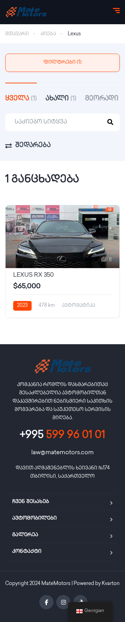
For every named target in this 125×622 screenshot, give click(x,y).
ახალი (60, 98)
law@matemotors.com (62, 453)
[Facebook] (46, 602)
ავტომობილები (34, 518)
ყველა (21, 98)
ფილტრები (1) (62, 62)
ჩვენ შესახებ (30, 502)
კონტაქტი (26, 552)
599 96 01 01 (62, 435)
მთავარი (17, 34)
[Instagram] (63, 602)
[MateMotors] (26, 12)
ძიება (48, 34)
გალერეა (25, 535)
